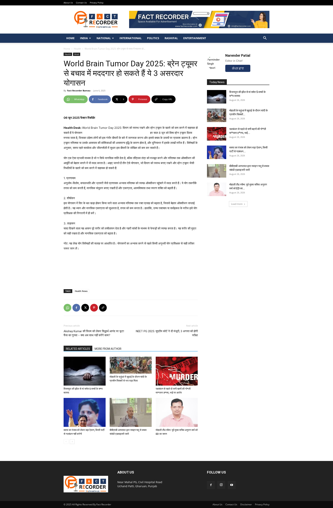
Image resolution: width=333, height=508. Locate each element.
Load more (237, 204)
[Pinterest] (94, 308)
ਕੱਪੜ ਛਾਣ (238, 68)
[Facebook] (76, 308)
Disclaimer (246, 504)
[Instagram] (221, 485)
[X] (85, 308)
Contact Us (81, 2)
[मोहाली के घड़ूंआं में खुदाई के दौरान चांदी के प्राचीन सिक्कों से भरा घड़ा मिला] (131, 365)
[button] (264, 38)
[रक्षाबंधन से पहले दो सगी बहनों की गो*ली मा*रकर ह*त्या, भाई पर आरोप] (177, 371)
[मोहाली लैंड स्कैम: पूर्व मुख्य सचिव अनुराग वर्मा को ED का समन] (177, 412)
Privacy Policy (96, 2)
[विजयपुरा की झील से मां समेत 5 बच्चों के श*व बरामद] (85, 371)
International (130, 38)
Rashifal (171, 38)
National (104, 38)
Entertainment (194, 38)
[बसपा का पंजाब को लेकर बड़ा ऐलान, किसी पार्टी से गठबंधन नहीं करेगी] (85, 412)
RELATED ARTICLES (78, 348)
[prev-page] (66, 441)
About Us (68, 2)
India (84, 38)
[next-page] (72, 441)
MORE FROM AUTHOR (108, 348)
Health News (81, 291)
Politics (153, 38)
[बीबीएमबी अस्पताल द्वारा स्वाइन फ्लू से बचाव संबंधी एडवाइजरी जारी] (131, 412)
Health (77, 48)
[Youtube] (231, 485)
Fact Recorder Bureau (78, 90)
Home (70, 38)
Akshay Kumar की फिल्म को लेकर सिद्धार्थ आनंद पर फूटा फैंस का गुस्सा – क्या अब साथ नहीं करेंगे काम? (94, 333)
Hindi (76, 54)
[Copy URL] (103, 308)
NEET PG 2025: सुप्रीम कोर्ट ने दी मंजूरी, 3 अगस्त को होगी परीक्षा (167, 333)
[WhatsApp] (67, 308)
